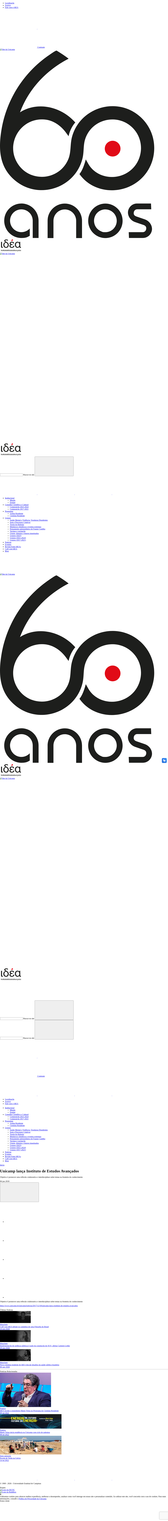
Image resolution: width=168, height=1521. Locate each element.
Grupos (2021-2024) (18, 538)
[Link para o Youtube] (130, 494)
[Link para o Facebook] (18, 494)
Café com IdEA (11, 549)
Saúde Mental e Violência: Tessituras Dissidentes (29, 520)
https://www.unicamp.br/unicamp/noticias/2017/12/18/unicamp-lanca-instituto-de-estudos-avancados (39, 1306)
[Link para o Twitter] (56, 494)
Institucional (9, 498)
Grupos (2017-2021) (18, 540)
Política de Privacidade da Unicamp (32, 1499)
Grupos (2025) (15, 536)
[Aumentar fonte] (18, 28)
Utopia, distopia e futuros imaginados (24, 533)
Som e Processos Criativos (20, 522)
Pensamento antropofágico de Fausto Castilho (27, 529)
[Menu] (18, 572)
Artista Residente (16, 513)
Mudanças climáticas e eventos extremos (25, 527)
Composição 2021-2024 (19, 507)
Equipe (12, 502)
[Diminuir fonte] (55, 28)
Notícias (8, 542)
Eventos (8, 544)
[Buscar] (18, 999)
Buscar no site (28, 475)
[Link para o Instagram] (93, 494)
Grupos (8, 518)
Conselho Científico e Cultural (17, 505)
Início (2, 1165)
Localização (9, 3)
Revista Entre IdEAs (13, 547)
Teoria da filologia (17, 525)
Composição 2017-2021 (19, 509)
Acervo (8, 5)
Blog (7, 551)
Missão (12, 500)
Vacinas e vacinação (17, 531)
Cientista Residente (17, 516)
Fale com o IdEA (11, 7)
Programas (9, 511)
